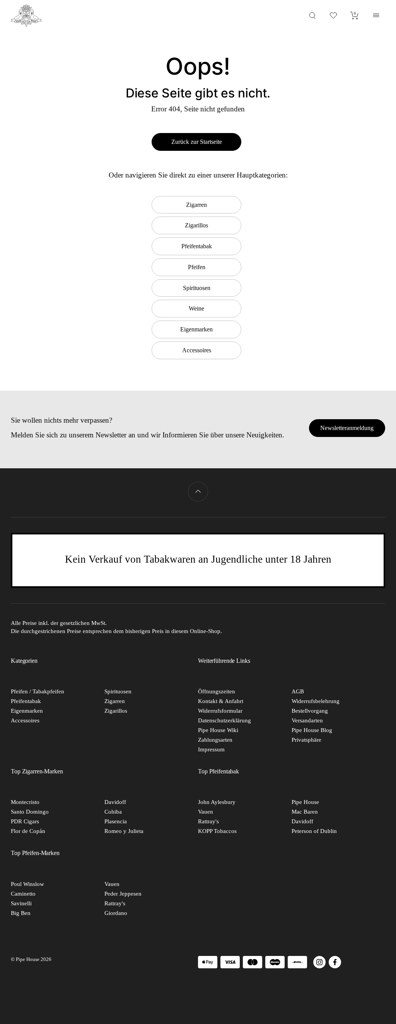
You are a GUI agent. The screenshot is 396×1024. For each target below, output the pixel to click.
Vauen (205, 812)
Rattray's (208, 821)
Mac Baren (305, 812)
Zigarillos (115, 711)
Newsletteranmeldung (347, 428)
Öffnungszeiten (216, 691)
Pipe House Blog (312, 730)
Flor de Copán (28, 831)
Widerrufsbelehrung (316, 701)
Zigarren (114, 701)
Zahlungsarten (215, 740)
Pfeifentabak (26, 701)
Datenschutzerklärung (224, 720)
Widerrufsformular (220, 711)
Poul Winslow (27, 884)
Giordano (115, 913)
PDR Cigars (25, 821)
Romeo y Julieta (123, 831)
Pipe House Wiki (218, 730)
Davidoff (115, 802)
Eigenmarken (27, 711)
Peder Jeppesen (123, 894)
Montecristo (25, 802)
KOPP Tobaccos (217, 831)
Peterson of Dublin (314, 831)
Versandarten (307, 720)
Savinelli (21, 903)
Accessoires (25, 720)
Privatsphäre (306, 740)
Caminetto (23, 894)
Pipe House (305, 802)
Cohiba (113, 812)
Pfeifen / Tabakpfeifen (37, 691)
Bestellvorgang (310, 711)
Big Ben (21, 913)
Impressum (211, 749)
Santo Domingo (30, 812)
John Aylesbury (217, 802)
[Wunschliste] (333, 15)
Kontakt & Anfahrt (220, 701)
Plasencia (115, 821)
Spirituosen (117, 691)
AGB (298, 691)
